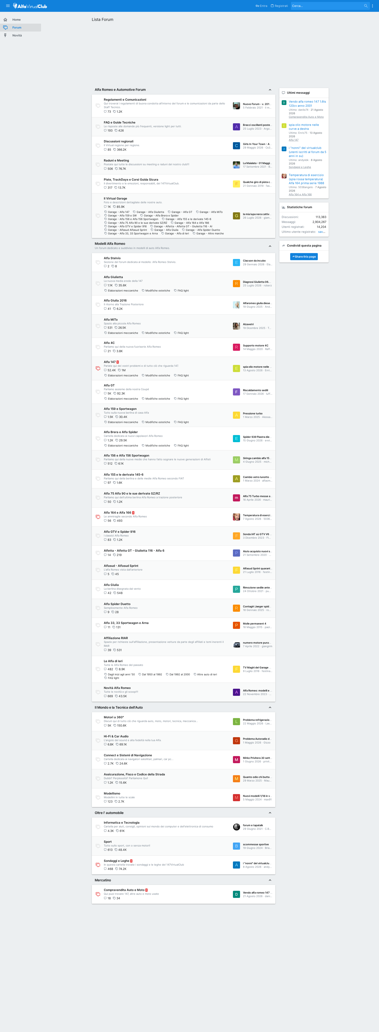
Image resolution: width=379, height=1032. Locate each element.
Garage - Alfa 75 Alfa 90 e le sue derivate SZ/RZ (137, 222)
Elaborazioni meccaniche (123, 290)
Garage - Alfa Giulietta (150, 211)
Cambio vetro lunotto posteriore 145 (265, 477)
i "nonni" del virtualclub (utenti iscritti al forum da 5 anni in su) (307, 152)
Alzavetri (248, 324)
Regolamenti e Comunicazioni (125, 99)
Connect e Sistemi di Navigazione (128, 755)
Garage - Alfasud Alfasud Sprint (127, 229)
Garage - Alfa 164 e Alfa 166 (191, 222)
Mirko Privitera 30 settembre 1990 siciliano (269, 757)
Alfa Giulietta (113, 277)
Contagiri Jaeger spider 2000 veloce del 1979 (271, 606)
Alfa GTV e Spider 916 (120, 532)
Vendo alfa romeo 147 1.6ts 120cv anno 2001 (270, 892)
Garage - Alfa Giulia (166, 229)
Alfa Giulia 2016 (115, 300)
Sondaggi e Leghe (116, 861)
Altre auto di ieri (207, 674)
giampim (269, 217)
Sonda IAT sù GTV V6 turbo (259, 534)
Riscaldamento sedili (255, 390)
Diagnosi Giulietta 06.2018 (259, 281)
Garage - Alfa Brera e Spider (161, 215)
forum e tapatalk (253, 825)
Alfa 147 (110, 362)
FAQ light (183, 290)
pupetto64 (272, 591)
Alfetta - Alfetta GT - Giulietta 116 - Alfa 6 (134, 550)
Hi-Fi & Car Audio (116, 736)
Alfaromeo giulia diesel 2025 (260, 303)
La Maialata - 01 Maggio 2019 (260, 163)
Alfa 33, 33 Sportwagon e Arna (126, 623)
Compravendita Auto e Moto (124, 890)
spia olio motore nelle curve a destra (265, 366)
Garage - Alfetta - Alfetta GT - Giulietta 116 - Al (183, 226)
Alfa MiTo (111, 319)
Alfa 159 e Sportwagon (120, 409)
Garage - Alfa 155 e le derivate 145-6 (188, 219)
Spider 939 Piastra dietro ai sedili (262, 436)
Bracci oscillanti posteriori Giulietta (264, 124)
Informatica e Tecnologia (122, 822)
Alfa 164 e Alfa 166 (117, 512)
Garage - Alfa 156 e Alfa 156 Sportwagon (133, 219)
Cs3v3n (270, 147)
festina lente (271, 572)
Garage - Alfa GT (182, 211)
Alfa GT (109, 385)
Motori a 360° (114, 717)
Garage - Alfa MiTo (211, 211)
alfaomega (268, 480)
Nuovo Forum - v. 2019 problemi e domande (270, 104)
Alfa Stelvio (112, 258)
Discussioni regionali (118, 141)
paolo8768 (271, 627)
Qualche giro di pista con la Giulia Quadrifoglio (271, 182)
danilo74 (270, 896)
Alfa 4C (109, 343)
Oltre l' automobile (109, 813)
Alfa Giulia (111, 585)
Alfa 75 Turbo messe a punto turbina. (265, 496)
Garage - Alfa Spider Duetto (203, 229)
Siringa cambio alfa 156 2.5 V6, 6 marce (267, 458)
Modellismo (112, 793)
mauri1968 (269, 499)
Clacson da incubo (254, 260)
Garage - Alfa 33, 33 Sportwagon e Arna (133, 233)
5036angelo (271, 518)
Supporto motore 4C (255, 345)
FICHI (269, 537)
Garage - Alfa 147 (118, 211)
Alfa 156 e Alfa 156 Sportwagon (126, 455)
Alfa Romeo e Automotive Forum (120, 90)
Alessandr (268, 417)
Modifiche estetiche (157, 290)
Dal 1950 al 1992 (152, 674)
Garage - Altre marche (210, 233)
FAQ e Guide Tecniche (119, 122)
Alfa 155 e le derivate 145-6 (124, 474)
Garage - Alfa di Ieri (177, 233)
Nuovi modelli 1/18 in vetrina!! (261, 795)
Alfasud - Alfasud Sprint (121, 566)
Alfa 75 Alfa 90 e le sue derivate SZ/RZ (132, 493)
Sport (108, 842)
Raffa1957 (271, 349)
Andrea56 (271, 306)
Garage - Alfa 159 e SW (122, 215)
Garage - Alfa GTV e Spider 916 (127, 226)
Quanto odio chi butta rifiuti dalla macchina (269, 777)
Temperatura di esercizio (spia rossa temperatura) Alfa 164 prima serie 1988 (306, 179)
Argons (268, 128)
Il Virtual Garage (115, 198)
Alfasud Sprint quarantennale (261, 568)
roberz (268, 285)
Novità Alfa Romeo (117, 688)
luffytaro (271, 393)
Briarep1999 (272, 847)
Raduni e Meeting (116, 160)
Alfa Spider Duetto (117, 604)
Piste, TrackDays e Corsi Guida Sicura (131, 179)
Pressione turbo (253, 413)
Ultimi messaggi (298, 93)
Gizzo (267, 742)
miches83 (270, 461)
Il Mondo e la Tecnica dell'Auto (119, 707)
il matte (269, 107)
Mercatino (103, 880)
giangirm (267, 646)
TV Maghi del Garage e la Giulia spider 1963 (269, 667)
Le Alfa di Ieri (113, 661)
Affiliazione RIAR (116, 638)
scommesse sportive (256, 844)
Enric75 (269, 370)
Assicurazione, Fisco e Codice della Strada (134, 774)
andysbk (269, 866)
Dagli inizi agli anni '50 (121, 674)
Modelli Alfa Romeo (110, 244)
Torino (271, 327)
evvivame (270, 440)
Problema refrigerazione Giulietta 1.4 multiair (270, 719)
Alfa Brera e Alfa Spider (121, 432)
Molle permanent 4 (254, 623)
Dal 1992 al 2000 (180, 674)
